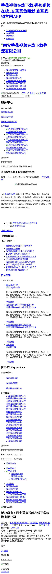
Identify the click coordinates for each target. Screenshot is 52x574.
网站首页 (10, 484)
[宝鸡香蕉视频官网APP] (17, 140)
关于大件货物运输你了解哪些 (19, 264)
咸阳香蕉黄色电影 (14, 414)
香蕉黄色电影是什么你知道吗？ (20, 251)
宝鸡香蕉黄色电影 (14, 420)
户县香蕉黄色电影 (14, 425)
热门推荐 (5, 126)
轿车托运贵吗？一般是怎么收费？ (21, 267)
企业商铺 (10, 33)
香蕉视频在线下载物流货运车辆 (20, 305)
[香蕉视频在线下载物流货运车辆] (21, 307)
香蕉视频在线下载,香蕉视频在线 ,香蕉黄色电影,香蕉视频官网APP (25, 11)
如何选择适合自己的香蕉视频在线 (21, 256)
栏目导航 (31, 93)
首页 (23, 93)
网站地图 (10, 36)
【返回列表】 (7, 231)
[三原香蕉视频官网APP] (17, 134)
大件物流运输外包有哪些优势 (19, 246)
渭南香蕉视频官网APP (16, 147)
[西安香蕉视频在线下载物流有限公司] (26, 51)
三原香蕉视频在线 (14, 438)
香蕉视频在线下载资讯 (16, 83)
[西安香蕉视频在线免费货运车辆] (21, 327)
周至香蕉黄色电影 (14, 412)
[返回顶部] (11, 463)
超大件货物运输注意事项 (17, 259)
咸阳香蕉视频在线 (14, 430)
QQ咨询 (4, 551)
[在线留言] (11, 468)
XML (45, 523)
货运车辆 (42, 93)
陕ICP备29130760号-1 (19, 523)
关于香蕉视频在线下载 (16, 81)
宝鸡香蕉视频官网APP (16, 142)
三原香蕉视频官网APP (16, 137)
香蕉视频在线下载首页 (16, 70)
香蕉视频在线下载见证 (16, 86)
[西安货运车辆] (13, 287)
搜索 (27, 96)
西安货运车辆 (19, 226)
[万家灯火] (44, 525)
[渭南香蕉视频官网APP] (17, 145)
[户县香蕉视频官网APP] (17, 129)
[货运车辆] (11, 347)
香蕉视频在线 (12, 73)
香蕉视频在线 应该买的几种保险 (20, 262)
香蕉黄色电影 (12, 75)
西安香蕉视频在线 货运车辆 (25, 223)
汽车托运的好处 (13, 248)
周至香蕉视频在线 (14, 428)
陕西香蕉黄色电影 (14, 417)
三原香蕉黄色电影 (14, 422)
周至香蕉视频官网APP (16, 409)
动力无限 (15, 528)
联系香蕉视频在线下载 (16, 31)
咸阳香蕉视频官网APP (16, 153)
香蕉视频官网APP (14, 78)
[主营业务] (11, 471)
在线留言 (10, 39)
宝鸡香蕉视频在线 (14, 435)
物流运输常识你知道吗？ (17, 270)
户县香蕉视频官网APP (16, 132)
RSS (41, 523)
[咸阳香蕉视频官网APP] (17, 150)
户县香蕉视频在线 (14, 441)
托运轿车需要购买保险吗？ (18, 254)
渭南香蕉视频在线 (14, 433)
